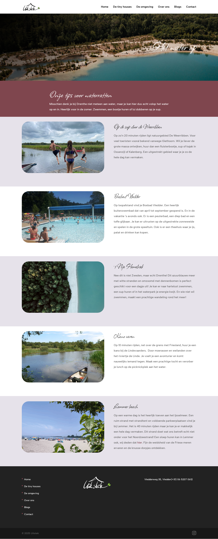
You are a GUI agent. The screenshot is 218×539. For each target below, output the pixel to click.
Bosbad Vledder (127, 196)
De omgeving (144, 7)
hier (139, 442)
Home (104, 7)
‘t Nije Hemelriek (128, 266)
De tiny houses (122, 7)
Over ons (163, 7)
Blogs (177, 7)
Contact (191, 7)
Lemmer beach (126, 406)
